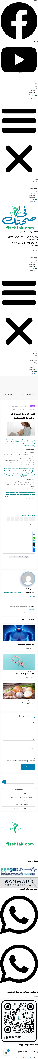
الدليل (35, 86)
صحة (36, 79)
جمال (36, 83)
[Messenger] (19, 547)
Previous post (31, 604)
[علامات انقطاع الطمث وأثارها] (19, 662)
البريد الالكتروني (31, 748)
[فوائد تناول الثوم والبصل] (19, 691)
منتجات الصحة (32, 90)
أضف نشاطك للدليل (29, 889)
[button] (19, 141)
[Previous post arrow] (4, 605)
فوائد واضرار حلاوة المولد (27, 612)
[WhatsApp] (12, 519)
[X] (19, 544)
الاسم (34, 739)
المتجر (35, 88)
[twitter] (30, 519)
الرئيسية (35, 78)
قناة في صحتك (33, 85)
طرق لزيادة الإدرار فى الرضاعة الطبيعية (18, 406)
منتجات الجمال (32, 94)
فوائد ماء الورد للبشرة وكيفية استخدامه (24, 801)
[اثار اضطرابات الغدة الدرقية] (19, 632)
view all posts (32, 596)
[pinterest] (17, 519)
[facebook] (33, 519)
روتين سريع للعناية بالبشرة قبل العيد (24, 804)
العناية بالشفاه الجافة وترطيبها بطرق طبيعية (23, 793)
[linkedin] (26, 519)
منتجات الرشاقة (32, 92)
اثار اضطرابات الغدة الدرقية (25, 644)
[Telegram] (19, 541)
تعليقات (33, 722)
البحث (19, 777)
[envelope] (21, 519)
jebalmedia (35, 1058)
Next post (31, 609)
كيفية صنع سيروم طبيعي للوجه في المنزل (23, 808)
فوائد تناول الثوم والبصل (26, 703)
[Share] (19, 550)
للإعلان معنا (33, 938)
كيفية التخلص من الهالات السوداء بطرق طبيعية (22, 797)
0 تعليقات (13, 409)
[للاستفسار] (19, 985)
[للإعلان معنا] (19, 936)
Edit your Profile (28, 592)
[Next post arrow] (4, 612)
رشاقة (35, 81)
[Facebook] (19, 533)
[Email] (19, 536)
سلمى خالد (32, 409)
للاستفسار (34, 988)
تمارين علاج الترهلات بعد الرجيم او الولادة (22, 606)
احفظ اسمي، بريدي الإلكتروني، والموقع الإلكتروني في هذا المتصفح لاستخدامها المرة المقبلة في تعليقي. (20, 761)
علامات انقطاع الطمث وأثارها (25, 674)
